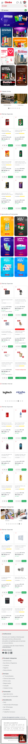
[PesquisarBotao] (25, 6)
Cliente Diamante (9, 678)
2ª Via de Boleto (8, 676)
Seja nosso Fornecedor (10, 696)
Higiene (5, 667)
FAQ (4, 702)
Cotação (6, 685)
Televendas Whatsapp (10, 704)
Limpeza (6, 665)
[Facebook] (6, 653)
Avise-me (21, 377)
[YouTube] (3, 653)
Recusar (14, 737)
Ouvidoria (6, 709)
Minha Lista (7, 681)
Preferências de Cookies (15, 740)
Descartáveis (7, 670)
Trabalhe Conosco (9, 712)
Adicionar (10, 145)
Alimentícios (7, 660)
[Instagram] (9, 653)
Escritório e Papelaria (10, 663)
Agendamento (8, 694)
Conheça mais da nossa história (13, 646)
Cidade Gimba (7, 688)
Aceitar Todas (14, 735)
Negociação (7, 683)
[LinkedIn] (11, 653)
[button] (8, 108)
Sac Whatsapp (8, 707)
